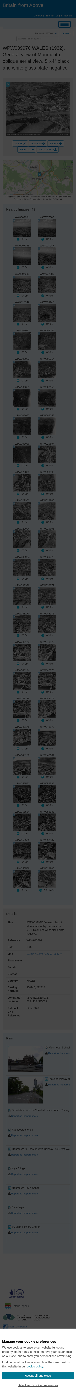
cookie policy (35, 1366)
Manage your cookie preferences (29, 1341)
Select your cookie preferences (38, 1385)
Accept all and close (38, 1375)
